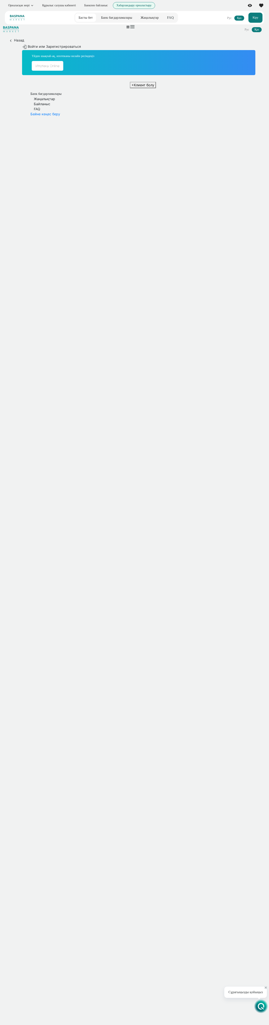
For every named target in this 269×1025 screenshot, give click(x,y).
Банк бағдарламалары (116, 17)
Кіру (255, 17)
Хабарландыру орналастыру (134, 5)
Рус (229, 18)
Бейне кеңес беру (45, 114)
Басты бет (86, 17)
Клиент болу (143, 85)
